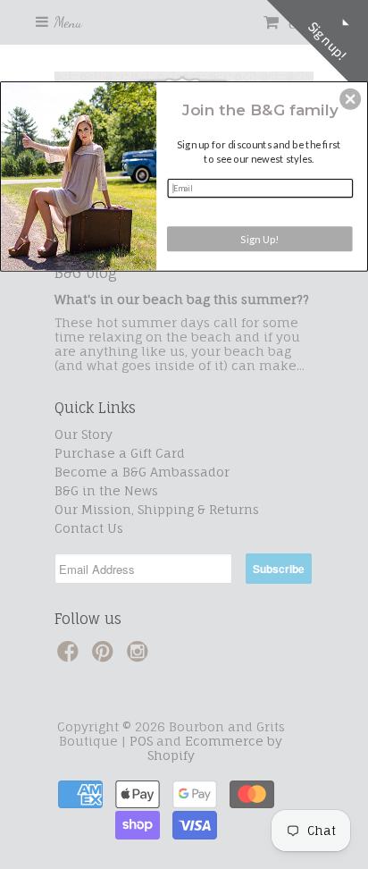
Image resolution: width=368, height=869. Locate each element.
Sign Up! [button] (259, 238)
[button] (350, 98)
